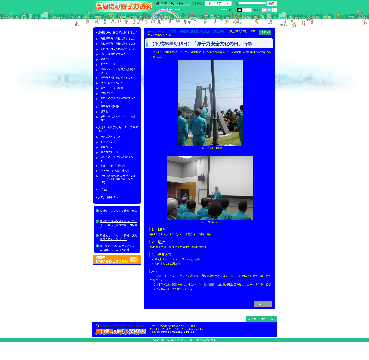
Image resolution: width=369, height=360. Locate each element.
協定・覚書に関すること (114, 54)
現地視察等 (107, 92)
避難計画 (106, 59)
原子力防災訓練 (109, 152)
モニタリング (108, 64)
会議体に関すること (112, 82)
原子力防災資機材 (111, 106)
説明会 (104, 111)
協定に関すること (111, 136)
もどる (263, 304)
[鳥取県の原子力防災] (122, 11)
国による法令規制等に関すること (118, 100)
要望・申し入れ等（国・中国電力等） (118, 118)
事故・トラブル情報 (113, 87)
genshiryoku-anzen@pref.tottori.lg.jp (175, 332)
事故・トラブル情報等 (113, 165)
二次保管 (171, 31)
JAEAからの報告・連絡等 (115, 170)
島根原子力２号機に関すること (118, 43)
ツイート (223, 9)
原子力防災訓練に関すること (117, 77)
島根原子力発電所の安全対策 (194, 31)
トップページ (157, 31)
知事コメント (108, 147)
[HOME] (162, 3)
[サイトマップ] (179, 3)
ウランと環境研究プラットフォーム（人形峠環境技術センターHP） (118, 179)
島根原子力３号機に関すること (118, 48)
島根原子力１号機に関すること (118, 38)
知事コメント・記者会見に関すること (118, 71)
